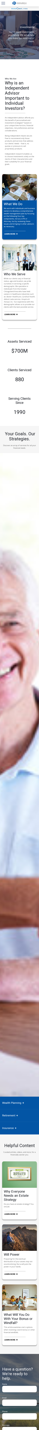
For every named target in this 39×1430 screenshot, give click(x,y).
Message (6, 1425)
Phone (4, 1411)
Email (4, 1398)
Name (4, 1384)
